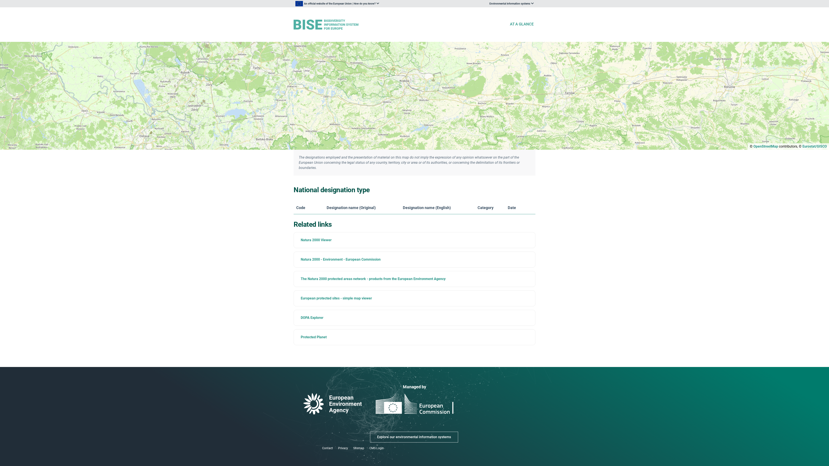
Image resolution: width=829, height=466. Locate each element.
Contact (327, 448)
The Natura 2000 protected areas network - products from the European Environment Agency (373, 279)
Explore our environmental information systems (414, 437)
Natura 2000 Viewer (316, 240)
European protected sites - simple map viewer (336, 298)
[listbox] (337, 3)
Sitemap (358, 448)
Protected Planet (314, 337)
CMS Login (376, 448)
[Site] (400, 25)
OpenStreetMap (765, 146)
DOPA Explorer (312, 318)
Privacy (343, 448)
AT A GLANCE (522, 24)
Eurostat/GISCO (814, 146)
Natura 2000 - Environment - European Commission (341, 259)
